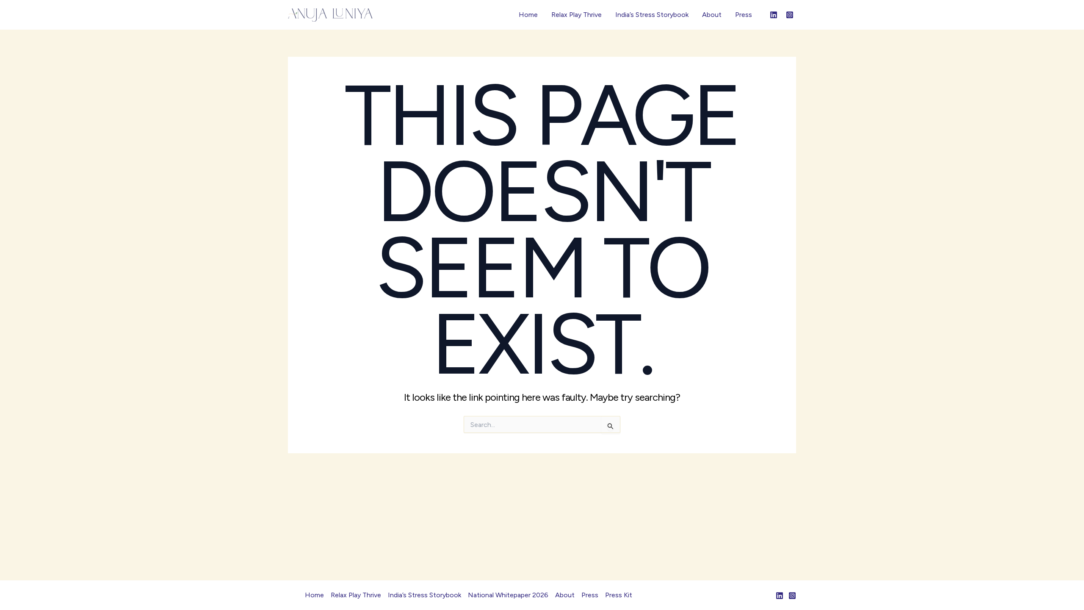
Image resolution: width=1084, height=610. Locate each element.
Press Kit (618, 595)
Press (743, 15)
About (712, 15)
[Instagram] (789, 14)
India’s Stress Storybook (652, 15)
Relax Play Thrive (576, 15)
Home (528, 15)
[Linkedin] (773, 14)
